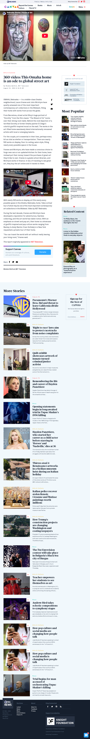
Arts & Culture (9, 73)
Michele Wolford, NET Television (17, 86)
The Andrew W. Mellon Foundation (55, 728)
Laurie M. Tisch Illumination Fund (55, 731)
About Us (34, 707)
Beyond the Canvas (26, 5)
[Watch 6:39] (74, 252)
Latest (19, 707)
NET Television (37, 242)
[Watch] (17, 306)
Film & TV (32, 8)
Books (40, 5)
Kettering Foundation (52, 734)
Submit (82, 316)
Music (49, 5)
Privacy (33, 711)
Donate (72, 7)
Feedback (34, 709)
